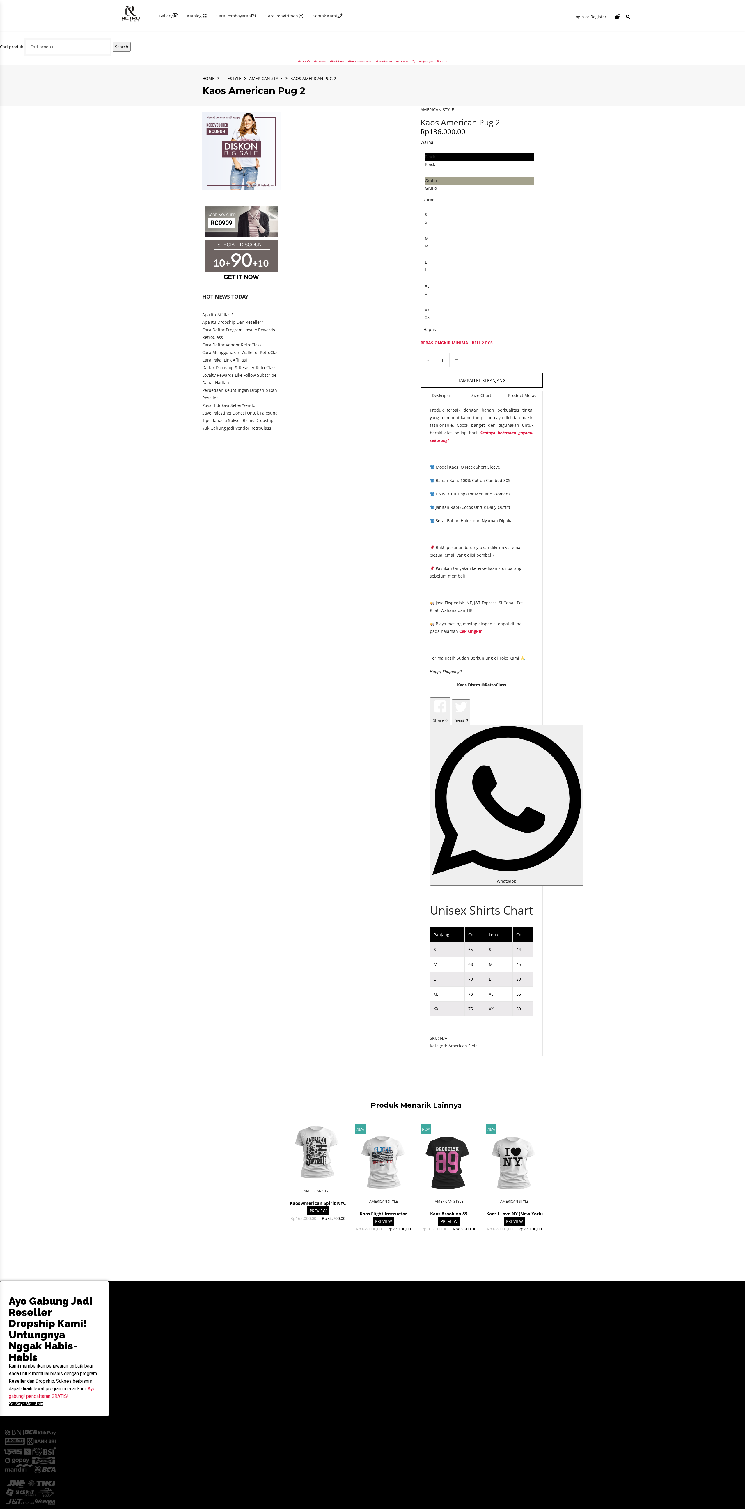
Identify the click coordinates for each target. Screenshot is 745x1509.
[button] (26, 1404)
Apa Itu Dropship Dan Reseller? (232, 322)
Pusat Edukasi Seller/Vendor (229, 405)
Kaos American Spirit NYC (318, 1203)
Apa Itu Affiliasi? (217, 314)
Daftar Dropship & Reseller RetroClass (239, 367)
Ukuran (428, 200)
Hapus (429, 329)
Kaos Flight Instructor (383, 1213)
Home (208, 78)
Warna (427, 142)
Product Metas (522, 395)
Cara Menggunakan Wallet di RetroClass (241, 352)
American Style (266, 78)
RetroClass (495, 685)
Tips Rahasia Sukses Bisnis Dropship (238, 420)
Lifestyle (231, 78)
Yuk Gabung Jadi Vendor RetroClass (236, 428)
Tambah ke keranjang (481, 380)
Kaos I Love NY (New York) (514, 1213)
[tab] (441, 395)
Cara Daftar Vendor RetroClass (232, 345)
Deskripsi (441, 395)
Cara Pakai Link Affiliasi (224, 360)
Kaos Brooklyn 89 (449, 1213)
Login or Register (590, 17)
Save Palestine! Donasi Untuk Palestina (240, 413)
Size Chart (481, 395)
